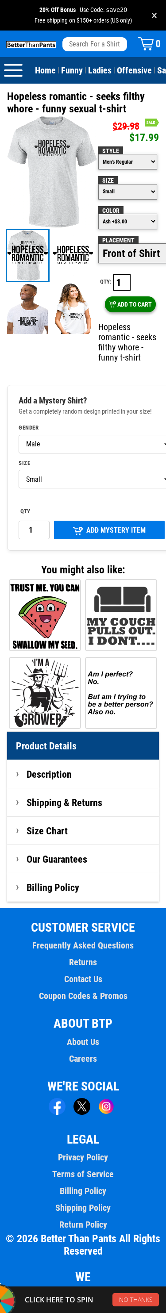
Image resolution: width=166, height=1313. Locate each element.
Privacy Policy (83, 1157)
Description (49, 774)
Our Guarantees (57, 859)
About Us (83, 1042)
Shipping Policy (83, 1207)
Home (45, 70)
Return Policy (83, 1224)
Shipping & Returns (64, 802)
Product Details (46, 746)
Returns (83, 962)
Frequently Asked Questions (83, 945)
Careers (83, 1058)
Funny (72, 70)
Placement (118, 240)
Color (111, 210)
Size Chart (47, 831)
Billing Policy (53, 887)
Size (108, 180)
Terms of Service (83, 1174)
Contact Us (83, 979)
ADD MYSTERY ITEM (116, 530)
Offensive (134, 70)
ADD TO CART (134, 304)
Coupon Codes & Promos (83, 996)
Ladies (100, 70)
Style (110, 150)
